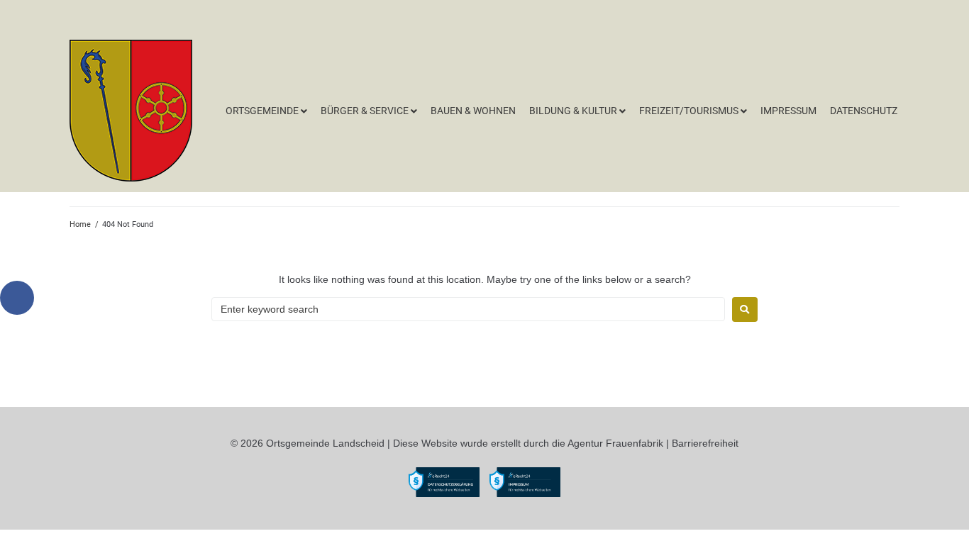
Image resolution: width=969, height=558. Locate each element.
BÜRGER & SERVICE (365, 110)
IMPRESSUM (788, 110)
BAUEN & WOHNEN (473, 110)
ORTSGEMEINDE (262, 110)
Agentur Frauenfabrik (615, 443)
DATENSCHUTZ (863, 110)
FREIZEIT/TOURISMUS (688, 110)
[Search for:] (468, 309)
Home (80, 224)
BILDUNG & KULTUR (573, 110)
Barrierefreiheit (705, 443)
